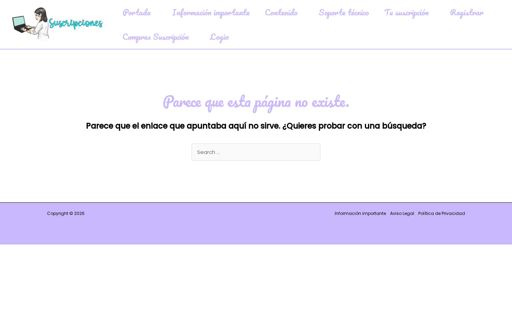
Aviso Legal (402, 213)
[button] (154, 12)
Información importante (360, 213)
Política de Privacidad (441, 213)
